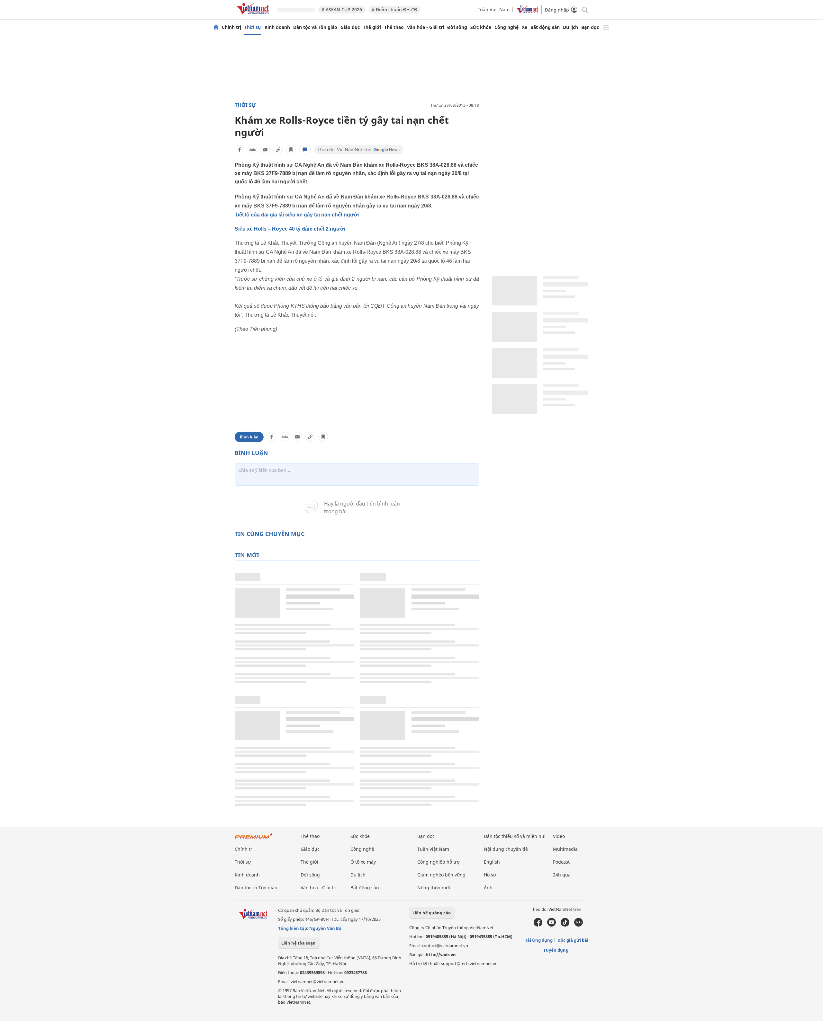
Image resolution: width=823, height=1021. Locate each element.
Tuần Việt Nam (494, 9)
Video (559, 836)
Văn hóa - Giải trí (425, 27)
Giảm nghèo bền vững (441, 875)
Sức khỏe (480, 27)
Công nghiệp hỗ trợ (438, 862)
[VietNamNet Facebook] (538, 925)
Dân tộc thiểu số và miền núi (515, 836)
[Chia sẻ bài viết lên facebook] (239, 149)
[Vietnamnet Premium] (254, 839)
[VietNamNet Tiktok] (565, 925)
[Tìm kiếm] (584, 9)
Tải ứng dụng (539, 940)
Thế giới (372, 27)
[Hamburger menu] (606, 27)
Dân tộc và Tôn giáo (315, 27)
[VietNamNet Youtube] (551, 925)
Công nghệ (506, 27)
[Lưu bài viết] (291, 149)
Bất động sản (545, 27)
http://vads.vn (441, 954)
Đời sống (457, 27)
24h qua (562, 875)
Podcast (561, 862)
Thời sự (252, 27)
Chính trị (231, 27)
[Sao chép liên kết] (278, 149)
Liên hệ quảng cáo (431, 913)
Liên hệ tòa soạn (298, 943)
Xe (524, 27)
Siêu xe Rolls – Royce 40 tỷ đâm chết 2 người (290, 229)
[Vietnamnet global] (527, 12)
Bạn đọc (590, 27)
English (492, 862)
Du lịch (570, 27)
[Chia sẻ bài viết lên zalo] (252, 149)
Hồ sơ (490, 875)
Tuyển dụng (555, 950)
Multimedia (565, 849)
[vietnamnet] (254, 15)
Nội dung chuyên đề (506, 849)
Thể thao (394, 27)
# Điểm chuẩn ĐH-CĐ (394, 9)
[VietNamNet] (216, 27)
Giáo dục (350, 27)
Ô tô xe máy (363, 862)
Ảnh (488, 888)
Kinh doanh (277, 27)
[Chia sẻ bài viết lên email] (265, 149)
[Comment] (305, 149)
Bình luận (249, 437)
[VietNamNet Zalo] (578, 925)
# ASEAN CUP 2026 (341, 9)
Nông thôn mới (433, 888)
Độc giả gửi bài (572, 940)
